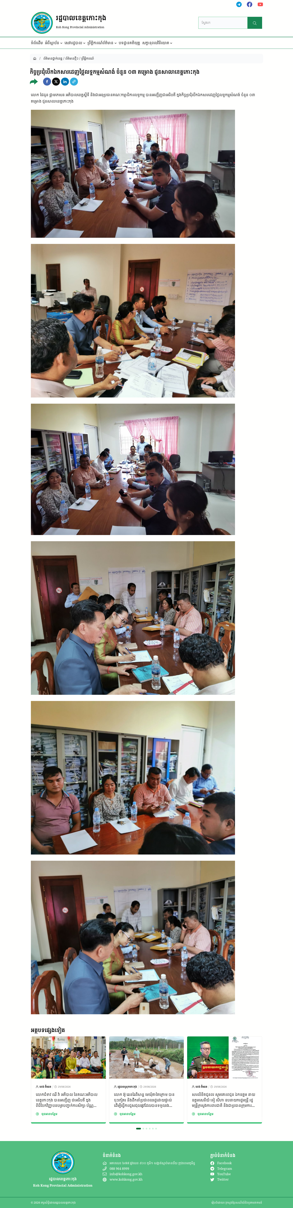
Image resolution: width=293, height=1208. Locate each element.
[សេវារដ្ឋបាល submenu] (84, 43)
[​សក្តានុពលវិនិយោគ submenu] (171, 43)
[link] (68, 1079)
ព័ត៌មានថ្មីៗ (71, 58)
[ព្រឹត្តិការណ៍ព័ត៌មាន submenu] (115, 43)
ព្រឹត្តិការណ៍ (87, 58)
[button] (47, 82)
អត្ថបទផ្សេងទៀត (48, 1030)
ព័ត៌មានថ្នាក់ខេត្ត (52, 58)
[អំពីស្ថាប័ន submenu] (61, 43)
